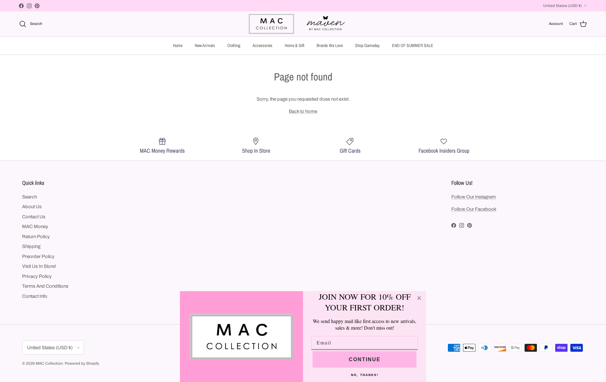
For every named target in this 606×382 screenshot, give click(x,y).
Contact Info (34, 296)
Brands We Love (330, 45)
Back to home (303, 111)
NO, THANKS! (364, 375)
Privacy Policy (37, 276)
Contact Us (33, 216)
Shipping (31, 246)
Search (29, 196)
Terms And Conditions (45, 286)
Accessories (262, 45)
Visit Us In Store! (39, 266)
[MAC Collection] (303, 24)
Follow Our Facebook (473, 209)
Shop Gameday (367, 45)
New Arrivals (205, 45)
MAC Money (35, 226)
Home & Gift (294, 45)
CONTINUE (365, 359)
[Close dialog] (419, 298)
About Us (32, 206)
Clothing (233, 45)
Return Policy (36, 236)
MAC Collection (49, 363)
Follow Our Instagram (473, 196)
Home (177, 45)
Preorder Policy (38, 256)
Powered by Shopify (82, 363)
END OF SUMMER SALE (412, 45)
